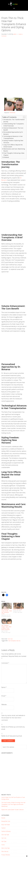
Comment (5, 663)
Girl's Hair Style (5, 834)
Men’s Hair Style (5, 848)
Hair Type (3, 841)
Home (3, 845)
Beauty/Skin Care (5, 821)
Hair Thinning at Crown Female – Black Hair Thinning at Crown (6, 611)
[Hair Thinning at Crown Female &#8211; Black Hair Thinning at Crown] (6, 606)
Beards (3, 818)
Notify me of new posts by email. (11, 736)
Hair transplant (12, 640)
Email (3, 696)
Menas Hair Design (17, 609)
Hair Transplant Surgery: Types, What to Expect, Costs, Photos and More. (6, 627)
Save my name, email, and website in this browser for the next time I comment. (13, 717)
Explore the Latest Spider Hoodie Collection (12, 809)
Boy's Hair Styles (5, 824)
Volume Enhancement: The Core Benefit (13, 129)
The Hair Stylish (14, 3)
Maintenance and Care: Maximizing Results (14, 150)
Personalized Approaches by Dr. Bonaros (13, 133)
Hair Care (10, 639)
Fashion (3, 828)
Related (6, 157)
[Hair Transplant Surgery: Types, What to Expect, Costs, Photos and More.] (6, 622)
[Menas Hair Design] (18, 606)
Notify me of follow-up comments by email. (13, 728)
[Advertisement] (14, 53)
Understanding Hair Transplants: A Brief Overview (13, 125)
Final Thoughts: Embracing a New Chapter (13, 154)
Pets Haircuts (4, 851)
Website (4, 704)
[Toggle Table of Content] (23, 117)
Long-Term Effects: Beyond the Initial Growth (13, 146)
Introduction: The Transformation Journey (14, 120)
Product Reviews (5, 855)
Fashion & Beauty (6, 831)
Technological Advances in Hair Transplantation (13, 137)
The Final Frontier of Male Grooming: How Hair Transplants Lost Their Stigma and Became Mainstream (13, 804)
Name (4, 687)
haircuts (18, 640)
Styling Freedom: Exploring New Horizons (13, 141)
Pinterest (12, 113)
